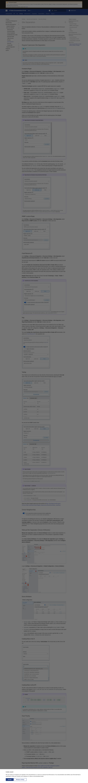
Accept (9, 779)
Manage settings (20, 779)
